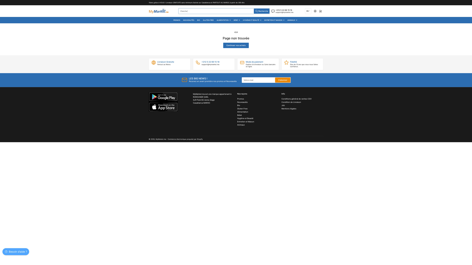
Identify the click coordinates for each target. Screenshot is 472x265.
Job (283, 105)
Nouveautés (188, 20)
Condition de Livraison (291, 102)
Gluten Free (208, 20)
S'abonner (282, 80)
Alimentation (223, 20)
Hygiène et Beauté (251, 20)
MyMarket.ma (161, 139)
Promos (176, 20)
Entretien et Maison (273, 20)
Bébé (236, 20)
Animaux (291, 20)
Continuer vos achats (236, 45)
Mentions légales (288, 108)
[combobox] (224, 11)
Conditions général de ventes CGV (296, 99)
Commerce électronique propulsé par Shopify (185, 139)
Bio (198, 20)
